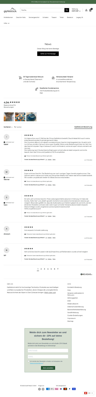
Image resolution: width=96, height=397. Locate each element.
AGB (69, 301)
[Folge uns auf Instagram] (43, 389)
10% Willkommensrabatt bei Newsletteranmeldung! (48, 2)
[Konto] (86, 10)
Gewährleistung (73, 312)
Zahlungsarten (72, 298)
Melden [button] (50, 159)
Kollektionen (8, 17)
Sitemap (70, 321)
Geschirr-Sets (21, 17)
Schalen (45, 17)
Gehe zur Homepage (48, 54)
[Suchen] (66, 10)
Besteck (70, 17)
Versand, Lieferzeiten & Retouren (75, 294)
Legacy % (79, 17)
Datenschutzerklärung (75, 307)
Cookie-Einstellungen (75, 315)
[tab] (83, 127)
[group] (13, 102)
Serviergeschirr (34, 17)
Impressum (71, 318)
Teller (62, 17)
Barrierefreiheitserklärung (76, 309)
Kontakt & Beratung (74, 287)
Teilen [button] (54, 159)
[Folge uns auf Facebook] (39, 389)
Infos (5, 23)
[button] (9, 116)
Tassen (54, 17)
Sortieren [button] (7, 127)
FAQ (69, 290)
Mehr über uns (50, 292)
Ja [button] (46, 159)
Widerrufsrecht (72, 304)
